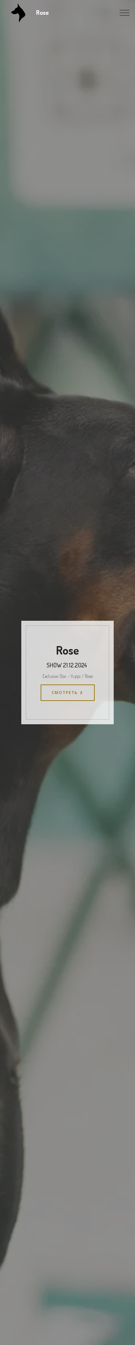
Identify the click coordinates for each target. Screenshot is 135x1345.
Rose (43, 12)
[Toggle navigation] (125, 13)
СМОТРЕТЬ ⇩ (68, 692)
